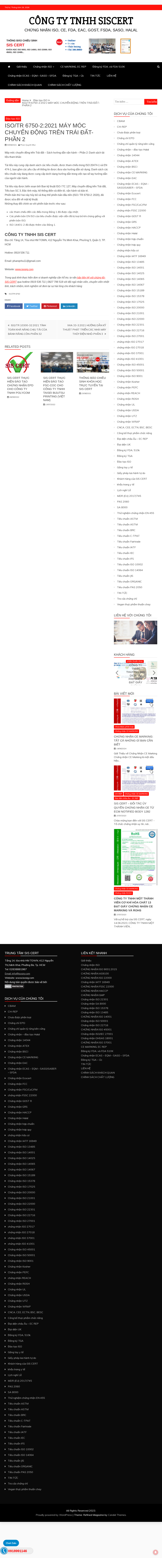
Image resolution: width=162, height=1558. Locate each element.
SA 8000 (122, 507)
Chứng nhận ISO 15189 (130, 290)
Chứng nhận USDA (128, 410)
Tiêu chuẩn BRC (126, 530)
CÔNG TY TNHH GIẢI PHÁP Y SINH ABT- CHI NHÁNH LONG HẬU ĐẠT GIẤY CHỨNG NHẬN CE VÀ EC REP (135, 674)
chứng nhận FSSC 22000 (131, 210)
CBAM (121, 121)
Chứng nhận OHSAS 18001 (97, 1038)
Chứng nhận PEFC (127, 387)
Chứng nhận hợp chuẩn (130, 239)
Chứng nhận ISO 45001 (130, 364)
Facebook (14, 306)
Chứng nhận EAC (127, 178)
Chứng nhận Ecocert (128, 193)
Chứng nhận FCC (127, 199)
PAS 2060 (123, 501)
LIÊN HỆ (111, 75)
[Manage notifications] (155, 1552)
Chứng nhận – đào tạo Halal (133, 149)
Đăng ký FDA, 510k (128, 450)
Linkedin (70, 306)
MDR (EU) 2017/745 (129, 495)
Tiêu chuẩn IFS (125, 558)
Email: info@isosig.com (17, 973)
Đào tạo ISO (13, 118)
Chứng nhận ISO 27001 (130, 336)
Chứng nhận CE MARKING (132, 172)
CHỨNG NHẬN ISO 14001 (96, 1016)
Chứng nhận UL (126, 404)
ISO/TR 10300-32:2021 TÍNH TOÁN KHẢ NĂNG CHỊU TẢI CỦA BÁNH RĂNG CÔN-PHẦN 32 (27, 329)
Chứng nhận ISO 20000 (130, 307)
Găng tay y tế (125, 467)
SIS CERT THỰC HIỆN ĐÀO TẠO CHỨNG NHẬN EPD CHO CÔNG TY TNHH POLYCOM (20, 385)
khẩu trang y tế (125, 484)
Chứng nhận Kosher (128, 381)
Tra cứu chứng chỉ (127, 598)
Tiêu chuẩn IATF (126, 547)
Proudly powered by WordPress (54, 1514)
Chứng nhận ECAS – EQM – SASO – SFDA (32, 75)
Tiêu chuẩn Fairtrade (128, 541)
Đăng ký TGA (125, 455)
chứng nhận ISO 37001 (130, 353)
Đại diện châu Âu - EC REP (127, 798)
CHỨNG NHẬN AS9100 (95, 973)
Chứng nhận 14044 (128, 155)
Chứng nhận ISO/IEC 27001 (97, 1033)
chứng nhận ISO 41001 (130, 358)
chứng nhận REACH (128, 393)
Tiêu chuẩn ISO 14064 (130, 570)
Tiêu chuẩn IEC (125, 553)
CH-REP (122, 126)
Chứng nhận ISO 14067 (130, 284)
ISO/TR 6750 (14, 294)
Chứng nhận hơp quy (129, 244)
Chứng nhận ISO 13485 (130, 261)
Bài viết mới (124, 693)
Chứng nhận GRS (127, 221)
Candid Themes (117, 1514)
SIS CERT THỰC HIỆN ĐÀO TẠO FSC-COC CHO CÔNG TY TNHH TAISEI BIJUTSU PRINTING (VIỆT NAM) (54, 389)
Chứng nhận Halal (127, 233)
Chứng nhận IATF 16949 (131, 256)
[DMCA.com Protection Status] (14, 987)
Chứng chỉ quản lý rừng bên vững (135, 143)
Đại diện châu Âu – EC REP (132, 438)
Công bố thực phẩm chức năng (134, 433)
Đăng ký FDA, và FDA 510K (109, 66)
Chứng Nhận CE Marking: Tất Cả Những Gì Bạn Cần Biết (133, 740)
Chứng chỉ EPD (125, 138)
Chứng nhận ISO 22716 (130, 330)
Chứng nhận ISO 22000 (130, 318)
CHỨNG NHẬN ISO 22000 (96, 977)
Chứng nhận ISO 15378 (130, 296)
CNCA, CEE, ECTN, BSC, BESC (134, 427)
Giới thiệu (22, 66)
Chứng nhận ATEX (127, 161)
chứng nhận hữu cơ (128, 250)
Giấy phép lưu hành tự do (131, 473)
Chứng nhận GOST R (129, 216)
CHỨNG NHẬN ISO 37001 (96, 1042)
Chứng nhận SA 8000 (93, 1003)
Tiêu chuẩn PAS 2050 (129, 587)
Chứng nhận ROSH (128, 398)
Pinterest (51, 306)
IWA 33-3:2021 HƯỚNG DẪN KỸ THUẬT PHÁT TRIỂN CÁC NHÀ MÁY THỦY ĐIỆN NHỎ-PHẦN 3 (84, 329)
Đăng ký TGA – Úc (73, 75)
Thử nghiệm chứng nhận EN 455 (135, 513)
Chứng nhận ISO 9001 (130, 376)
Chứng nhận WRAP (128, 421)
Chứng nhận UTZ (127, 416)
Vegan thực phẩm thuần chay (134, 604)
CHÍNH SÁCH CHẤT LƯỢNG (64, 84)
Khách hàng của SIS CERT (132, 478)
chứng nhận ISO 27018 (130, 347)
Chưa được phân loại (128, 132)
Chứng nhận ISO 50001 (130, 370)
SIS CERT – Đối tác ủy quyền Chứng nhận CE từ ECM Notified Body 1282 (134, 807)
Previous (117, 672)
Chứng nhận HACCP (129, 227)
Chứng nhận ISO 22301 (130, 324)
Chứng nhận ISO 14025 (130, 273)
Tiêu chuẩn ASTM (127, 518)
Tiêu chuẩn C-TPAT (128, 535)
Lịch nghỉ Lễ (124, 490)
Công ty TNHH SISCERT (81, 21)
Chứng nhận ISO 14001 (130, 267)
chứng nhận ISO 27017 (130, 341)
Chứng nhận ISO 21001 (130, 313)
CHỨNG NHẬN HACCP (94, 990)
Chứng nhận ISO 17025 (130, 301)
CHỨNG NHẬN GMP (93, 995)
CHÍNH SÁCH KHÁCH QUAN (25, 84)
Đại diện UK (124, 444)
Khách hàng (124, 654)
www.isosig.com (24, 269)
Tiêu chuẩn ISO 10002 (130, 564)
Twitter (33, 306)
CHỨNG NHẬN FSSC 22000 (97, 986)
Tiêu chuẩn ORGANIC (129, 581)
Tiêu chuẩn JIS (125, 575)
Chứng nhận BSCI (127, 166)
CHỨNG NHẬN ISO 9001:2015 (99, 969)
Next (153, 672)
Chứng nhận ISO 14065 (130, 279)
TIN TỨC (95, 75)
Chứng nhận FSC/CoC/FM (131, 204)
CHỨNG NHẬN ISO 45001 (96, 1029)
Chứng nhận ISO (42, 66)
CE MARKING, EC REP (73, 66)
